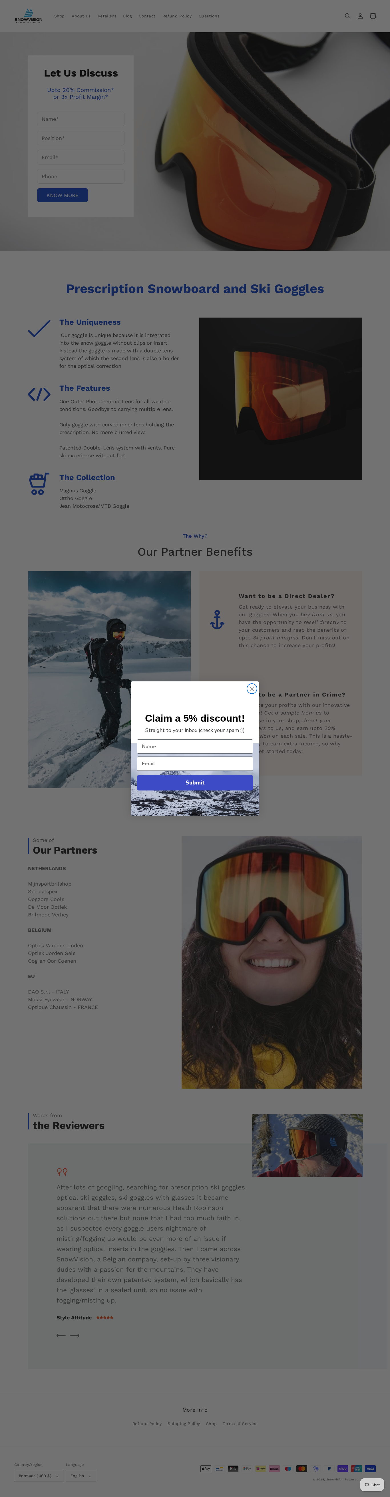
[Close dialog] (252, 689)
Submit (195, 782)
